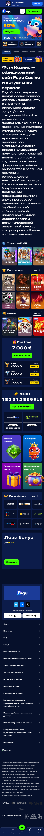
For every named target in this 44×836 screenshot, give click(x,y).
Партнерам (8, 742)
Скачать (37, 3)
